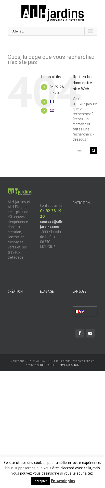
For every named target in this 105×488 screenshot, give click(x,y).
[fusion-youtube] (90, 333)
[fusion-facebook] (79, 333)
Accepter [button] (40, 481)
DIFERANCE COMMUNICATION (59, 365)
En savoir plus (63, 480)
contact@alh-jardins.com (52, 224)
